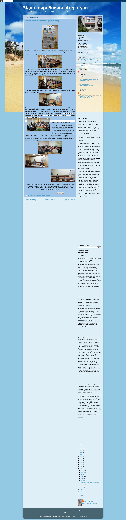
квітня (82, 478)
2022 (81, 454)
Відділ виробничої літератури (55, 7)
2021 (81, 456)
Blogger (85, 516)
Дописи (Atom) (36, 202)
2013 (81, 491)
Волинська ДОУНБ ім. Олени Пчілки (36, 195)
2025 (81, 448)
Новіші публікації (30, 200)
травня (82, 476)
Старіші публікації (69, 200)
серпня (83, 474)
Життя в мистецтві (84, 84)
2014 (81, 489)
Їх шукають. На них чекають (86, 55)
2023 (81, 452)
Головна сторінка (49, 200)
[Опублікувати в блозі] (59, 193)
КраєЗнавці (82, 76)
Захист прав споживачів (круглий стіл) (42, 21)
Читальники (82, 54)
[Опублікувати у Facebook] (62, 193)
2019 (81, 460)
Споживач (48, 195)
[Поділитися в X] (60, 193)
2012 (81, 493)
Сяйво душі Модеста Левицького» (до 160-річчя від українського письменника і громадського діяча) (89, 79)
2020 (81, 458)
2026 (81, 446)
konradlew (73, 516)
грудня (82, 470)
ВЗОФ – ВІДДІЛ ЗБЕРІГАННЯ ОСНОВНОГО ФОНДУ (86, 97)
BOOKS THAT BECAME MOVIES (87, 73)
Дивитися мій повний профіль (89, 503)
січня (82, 487)
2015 (81, 468)
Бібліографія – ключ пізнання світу (88, 93)
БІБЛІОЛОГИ (82, 65)
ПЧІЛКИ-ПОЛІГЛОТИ (84, 71)
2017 (81, 464)
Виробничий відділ (89, 501)
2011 (81, 495)
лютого (82, 484)
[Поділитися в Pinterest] (63, 193)
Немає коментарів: (50, 193)
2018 (81, 462)
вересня (83, 472)
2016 (81, 466)
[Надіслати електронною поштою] (58, 193)
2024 (81, 450)
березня (83, 480)
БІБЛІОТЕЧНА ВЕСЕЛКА (85, 59)
